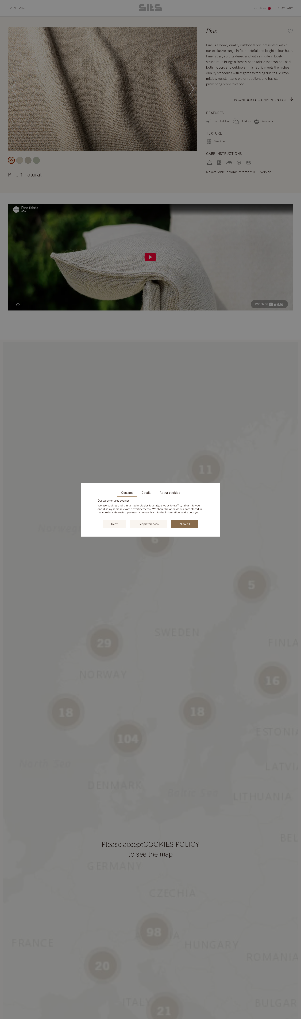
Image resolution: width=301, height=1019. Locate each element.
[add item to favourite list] (193, 31)
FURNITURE (16, 8)
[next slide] (191, 89)
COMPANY (285, 8)
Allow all (184, 524)
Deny (114, 524)
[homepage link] (150, 10)
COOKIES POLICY (171, 844)
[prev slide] (13, 89)
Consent (127, 493)
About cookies (170, 493)
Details (146, 493)
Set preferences (149, 524)
